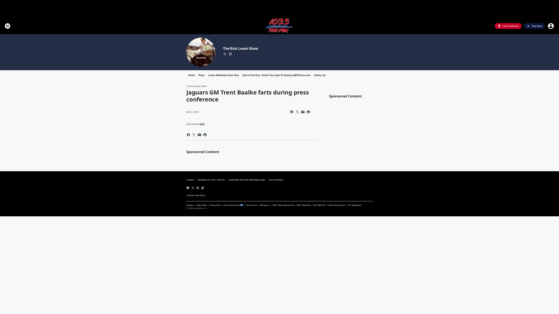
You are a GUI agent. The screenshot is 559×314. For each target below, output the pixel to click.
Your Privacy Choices (231, 205)
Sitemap (189, 205)
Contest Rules (201, 205)
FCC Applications (354, 205)
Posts (201, 75)
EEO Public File (319, 205)
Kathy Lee (320, 75)
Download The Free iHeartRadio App (246, 179)
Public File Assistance (336, 205)
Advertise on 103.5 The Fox (211, 179)
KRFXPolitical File (304, 205)
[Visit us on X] (225, 54)
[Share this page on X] (297, 112)
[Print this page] (308, 112)
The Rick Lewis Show (240, 48)
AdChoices (264, 205)
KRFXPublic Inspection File (283, 205)
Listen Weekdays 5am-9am (223, 75)
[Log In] (551, 26)
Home (191, 75)
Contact (190, 179)
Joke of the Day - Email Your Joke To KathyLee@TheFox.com (277, 75)
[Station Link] (280, 26)
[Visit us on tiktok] (202, 188)
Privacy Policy (215, 205)
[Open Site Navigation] (7, 26)
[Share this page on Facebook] (292, 112)
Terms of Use (251, 205)
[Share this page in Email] (303, 112)
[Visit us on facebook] (188, 188)
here (202, 124)
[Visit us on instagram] (230, 54)
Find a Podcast (275, 179)
